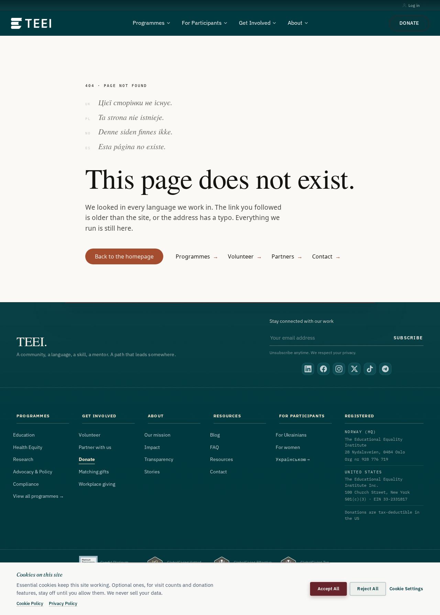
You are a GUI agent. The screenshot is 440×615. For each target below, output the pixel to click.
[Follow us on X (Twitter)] (354, 369)
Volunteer (245, 256)
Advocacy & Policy (32, 472)
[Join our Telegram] (385, 369)
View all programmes (38, 496)
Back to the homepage (124, 256)
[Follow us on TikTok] (370, 369)
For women (288, 447)
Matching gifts (94, 472)
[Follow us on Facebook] (323, 369)
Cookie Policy (29, 603)
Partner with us (95, 447)
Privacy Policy (63, 603)
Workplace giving (97, 484)
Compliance (26, 484)
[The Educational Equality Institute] (31, 23)
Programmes (197, 256)
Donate (409, 23)
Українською (293, 459)
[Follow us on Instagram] (339, 369)
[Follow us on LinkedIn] (308, 369)
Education (24, 435)
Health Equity (27, 447)
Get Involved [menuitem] (255, 22)
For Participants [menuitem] (202, 22)
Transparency (158, 459)
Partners (287, 256)
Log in (414, 5)
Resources (221, 459)
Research (23, 459)
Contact (326, 256)
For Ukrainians (291, 435)
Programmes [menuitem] (149, 22)
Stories (152, 472)
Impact (152, 447)
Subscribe (408, 337)
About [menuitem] (295, 22)
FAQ (214, 447)
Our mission (157, 435)
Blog (215, 435)
